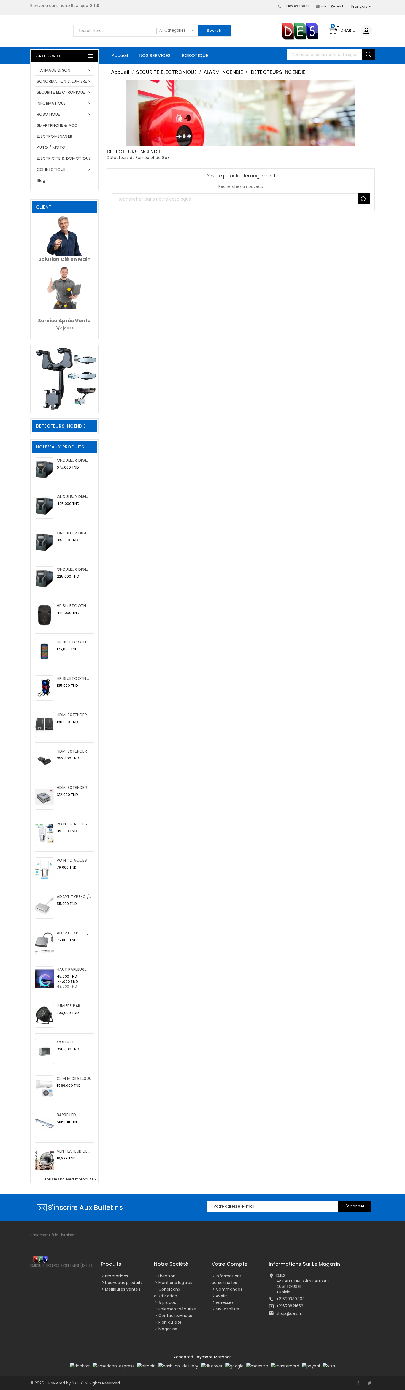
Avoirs (222, 1296)
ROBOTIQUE (195, 55)
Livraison (167, 1276)
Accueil (120, 55)
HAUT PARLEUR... (72, 969)
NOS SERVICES (155, 55)
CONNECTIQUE (64, 169)
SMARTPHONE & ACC (57, 125)
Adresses (225, 1302)
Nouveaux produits (124, 1282)
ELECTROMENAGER (54, 136)
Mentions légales (175, 1282)
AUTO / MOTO (51, 147)
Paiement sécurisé (177, 1309)
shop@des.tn (289, 1313)
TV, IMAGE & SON (64, 70)
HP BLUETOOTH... (73, 606)
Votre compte (229, 1264)
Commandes (229, 1289)
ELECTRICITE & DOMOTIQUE (64, 158)
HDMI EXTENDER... (73, 715)
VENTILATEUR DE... (73, 1151)
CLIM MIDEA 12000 (74, 1078)
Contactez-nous (175, 1315)
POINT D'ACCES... (73, 824)
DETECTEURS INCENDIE (61, 426)
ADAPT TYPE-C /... (74, 896)
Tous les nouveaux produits (71, 1179)
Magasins (167, 1329)
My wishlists (227, 1309)
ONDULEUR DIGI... (73, 460)
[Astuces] (64, 378)
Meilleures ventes (122, 1289)
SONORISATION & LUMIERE (64, 81)
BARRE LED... (68, 1115)
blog (41, 180)
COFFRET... (67, 1042)
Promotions (116, 1276)
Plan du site (170, 1322)
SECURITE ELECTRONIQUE (64, 92)
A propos (167, 1302)
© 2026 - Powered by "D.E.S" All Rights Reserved (75, 1383)
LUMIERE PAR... (70, 1005)
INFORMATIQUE (64, 103)
